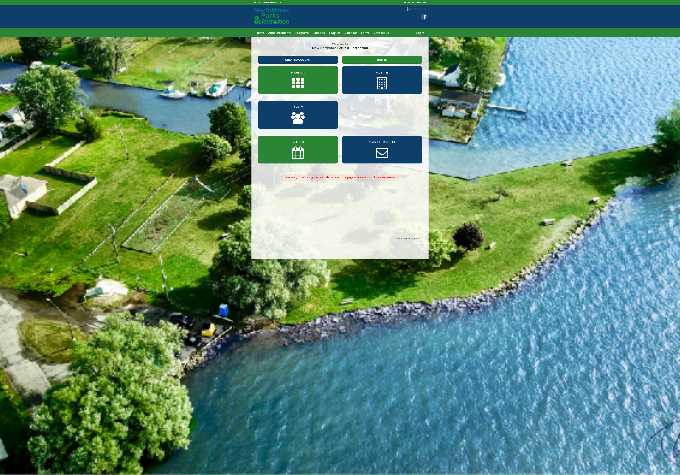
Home (260, 33)
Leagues (335, 33)
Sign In (382, 60)
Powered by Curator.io (408, 238)
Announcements (279, 33)
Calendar (351, 33)
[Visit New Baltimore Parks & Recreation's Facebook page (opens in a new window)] (424, 16)
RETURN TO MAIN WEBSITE (267, 2)
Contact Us (381, 33)
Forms (365, 33)
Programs (302, 33)
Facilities (319, 33)
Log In (420, 33)
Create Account (298, 60)
